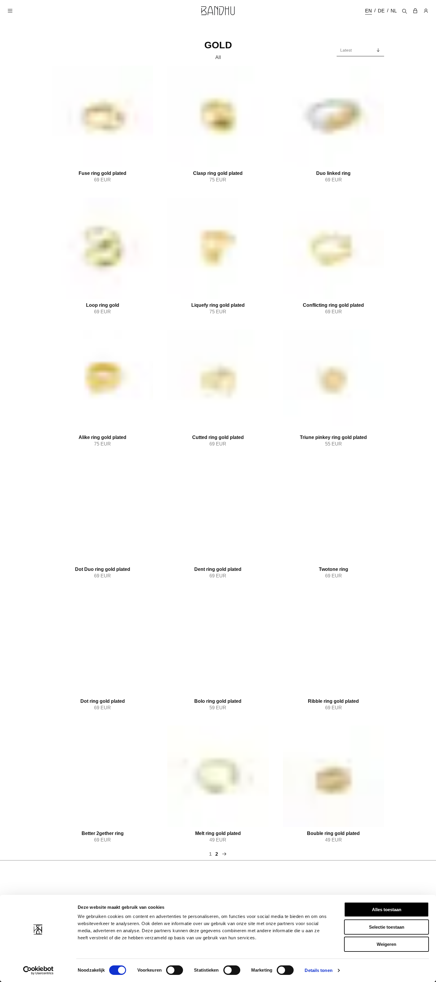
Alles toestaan (386, 909)
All (218, 57)
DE (381, 10)
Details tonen (318, 970)
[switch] (174, 970)
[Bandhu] (218, 10)
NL (394, 10)
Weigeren (386, 944)
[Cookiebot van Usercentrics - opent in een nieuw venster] (38, 970)
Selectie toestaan (386, 927)
